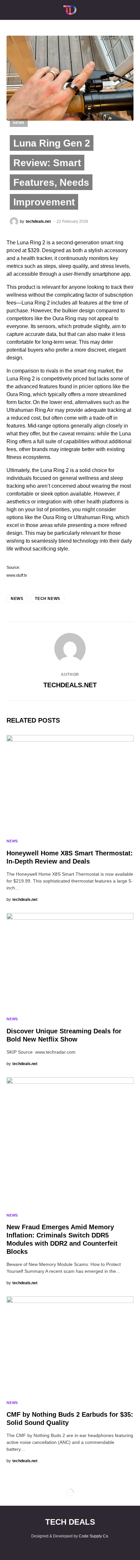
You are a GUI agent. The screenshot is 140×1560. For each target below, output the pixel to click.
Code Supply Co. (94, 1536)
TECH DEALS (70, 1521)
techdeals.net (70, 685)
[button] (8, 10)
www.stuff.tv (17, 575)
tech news (47, 598)
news (17, 598)
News (18, 123)
